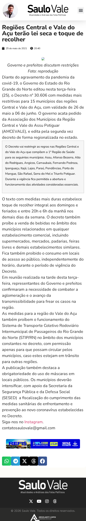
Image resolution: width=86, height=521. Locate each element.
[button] (80, 10)
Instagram (33, 422)
